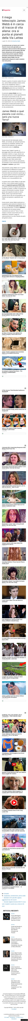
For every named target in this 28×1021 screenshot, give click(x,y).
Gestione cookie (24, 1019)
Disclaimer (14, 1019)
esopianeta (7, 895)
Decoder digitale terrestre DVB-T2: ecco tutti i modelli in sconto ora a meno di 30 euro (14, 904)
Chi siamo (6, 1017)
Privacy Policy (19, 1017)
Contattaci (14, 1009)
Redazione (12, 1017)
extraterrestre (14, 895)
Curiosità (6, 893)
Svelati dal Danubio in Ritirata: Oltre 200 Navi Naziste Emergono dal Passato (16, 929)
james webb (22, 895)
